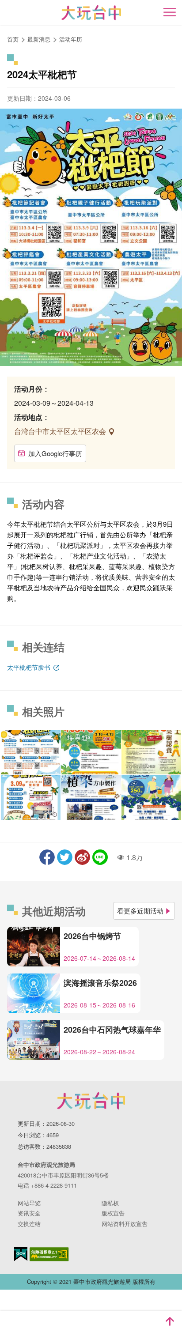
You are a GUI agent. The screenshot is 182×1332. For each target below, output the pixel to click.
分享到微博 (82, 857)
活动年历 (70, 39)
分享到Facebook (47, 857)
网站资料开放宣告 (125, 1223)
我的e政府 (20, 1254)
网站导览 (29, 1203)
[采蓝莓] (151, 797)
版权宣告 (113, 1213)
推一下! (64, 857)
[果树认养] (151, 752)
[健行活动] (31, 797)
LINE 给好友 (100, 857)
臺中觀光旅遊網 (91, 12)
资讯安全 (29, 1213)
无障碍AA (49, 1254)
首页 (13, 39)
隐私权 (110, 1203)
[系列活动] (31, 752)
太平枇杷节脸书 (29, 667)
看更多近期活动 (140, 910)
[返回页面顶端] (169, 1321)
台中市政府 (91, 1100)
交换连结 (29, 1223)
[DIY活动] (91, 797)
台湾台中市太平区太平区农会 (61, 431)
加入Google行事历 (55, 453)
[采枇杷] (91, 752)
